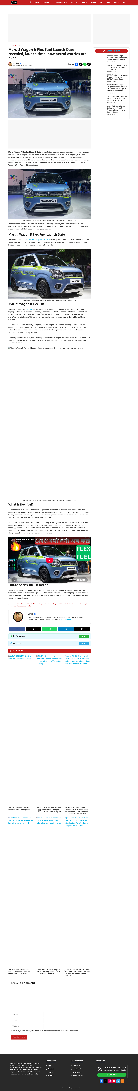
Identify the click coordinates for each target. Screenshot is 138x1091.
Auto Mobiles (15, 46)
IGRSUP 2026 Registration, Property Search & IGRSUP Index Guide (117, 77)
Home (36, 3)
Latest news (113, 50)
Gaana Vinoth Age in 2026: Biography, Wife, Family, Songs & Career (117, 68)
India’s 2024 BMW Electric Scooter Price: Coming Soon (19, 809)
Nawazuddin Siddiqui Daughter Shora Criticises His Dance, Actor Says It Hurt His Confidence (117, 88)
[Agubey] (14, 2)
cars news (13, 604)
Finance (74, 3)
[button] (124, 2)
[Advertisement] (49, 28)
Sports (116, 3)
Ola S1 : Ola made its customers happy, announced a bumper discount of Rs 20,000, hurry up (49, 810)
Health (84, 3)
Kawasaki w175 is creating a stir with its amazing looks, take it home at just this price (48, 972)
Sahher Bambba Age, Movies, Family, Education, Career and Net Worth (117, 58)
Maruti (30, 309)
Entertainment (61, 3)
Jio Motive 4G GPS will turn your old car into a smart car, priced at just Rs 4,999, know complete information (78, 973)
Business (47, 3)
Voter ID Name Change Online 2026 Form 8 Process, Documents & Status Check (116, 109)
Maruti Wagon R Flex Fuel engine (44, 604)
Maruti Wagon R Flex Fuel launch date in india (70, 604)
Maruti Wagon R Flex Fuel (39, 240)
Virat (17, 63)
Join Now (84, 636)
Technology (105, 3)
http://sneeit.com (67, 620)
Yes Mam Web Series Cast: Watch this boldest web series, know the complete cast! (20, 972)
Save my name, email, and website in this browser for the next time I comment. (45, 1031)
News (93, 3)
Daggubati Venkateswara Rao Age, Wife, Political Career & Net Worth (117, 99)
